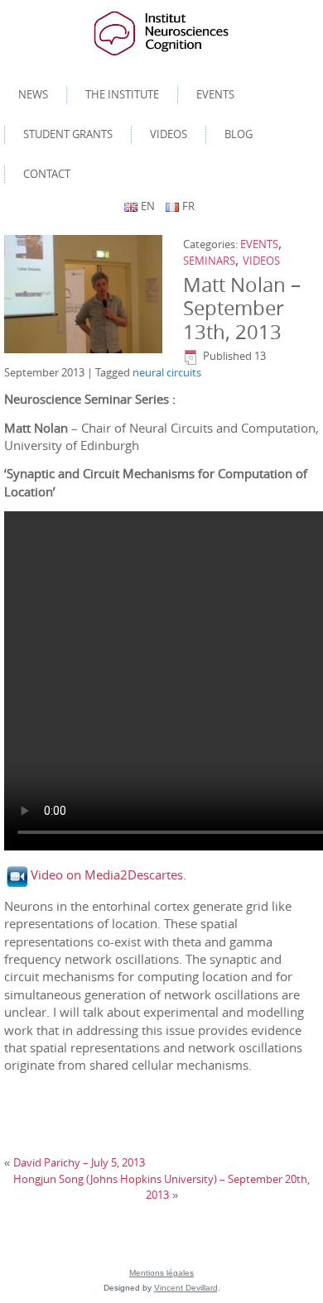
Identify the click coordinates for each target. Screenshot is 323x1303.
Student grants (68, 134)
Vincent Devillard (186, 1287)
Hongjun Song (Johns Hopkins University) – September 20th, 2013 (161, 1187)
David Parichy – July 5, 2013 (79, 1162)
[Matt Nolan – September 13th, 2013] (85, 294)
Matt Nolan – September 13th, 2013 (242, 308)
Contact (46, 173)
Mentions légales (161, 1272)
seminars (209, 260)
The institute (122, 94)
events (259, 244)
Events (215, 94)
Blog (238, 134)
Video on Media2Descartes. (108, 874)
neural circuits (167, 372)
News (33, 94)
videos (168, 134)
